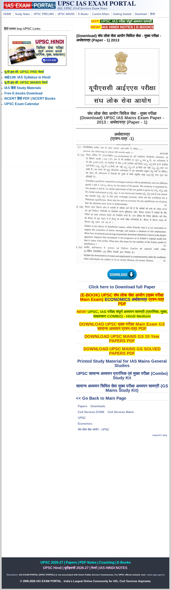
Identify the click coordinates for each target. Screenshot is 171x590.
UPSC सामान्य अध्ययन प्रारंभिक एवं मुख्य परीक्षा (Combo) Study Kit (122, 375)
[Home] (30, 7)
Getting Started (122, 14)
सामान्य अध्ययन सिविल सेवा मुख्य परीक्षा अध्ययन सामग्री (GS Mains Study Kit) (122, 388)
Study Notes (22, 14)
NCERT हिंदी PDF (17, 98)
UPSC (82, 417)
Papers (82, 406)
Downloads (98, 406)
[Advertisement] (122, 470)
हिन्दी (152, 14)
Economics (85, 423)
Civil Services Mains (121, 412)
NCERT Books (43, 98)
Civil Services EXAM (91, 412)
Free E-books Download (23, 93)
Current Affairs (100, 14)
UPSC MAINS (66, 14)
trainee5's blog (159, 435)
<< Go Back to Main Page (101, 398)
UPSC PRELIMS (44, 14)
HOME (7, 14)
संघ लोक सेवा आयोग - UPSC (93, 429)
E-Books (83, 14)
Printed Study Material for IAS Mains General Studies (122, 363)
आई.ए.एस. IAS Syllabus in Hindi (27, 77)
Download (141, 14)
